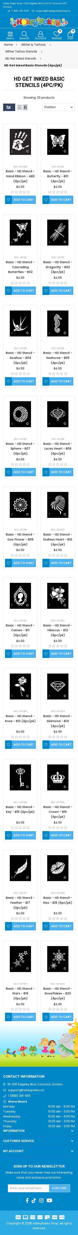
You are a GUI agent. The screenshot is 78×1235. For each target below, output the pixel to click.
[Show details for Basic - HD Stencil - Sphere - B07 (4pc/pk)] (20, 414)
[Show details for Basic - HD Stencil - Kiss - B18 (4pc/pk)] (57, 868)
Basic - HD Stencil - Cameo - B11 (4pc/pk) (20, 630)
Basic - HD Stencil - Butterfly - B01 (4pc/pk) (57, 176)
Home (8, 45)
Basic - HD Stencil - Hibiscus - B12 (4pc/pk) (57, 630)
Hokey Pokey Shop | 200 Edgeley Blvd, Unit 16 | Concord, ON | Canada (35, 5)
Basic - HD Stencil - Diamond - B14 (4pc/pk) (57, 721)
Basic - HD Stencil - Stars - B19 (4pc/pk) (20, 994)
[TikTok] (34, 1200)
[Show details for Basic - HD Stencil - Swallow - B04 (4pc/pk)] (20, 323)
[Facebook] (27, 1200)
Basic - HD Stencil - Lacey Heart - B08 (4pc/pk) (57, 449)
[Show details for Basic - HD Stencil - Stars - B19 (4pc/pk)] (20, 959)
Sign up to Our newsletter (39, 1166)
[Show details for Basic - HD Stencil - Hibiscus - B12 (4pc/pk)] (57, 596)
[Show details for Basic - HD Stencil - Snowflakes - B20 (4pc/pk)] (57, 959)
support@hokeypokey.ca (26, 1090)
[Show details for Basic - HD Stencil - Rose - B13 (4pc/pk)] (20, 686)
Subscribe (59, 1188)
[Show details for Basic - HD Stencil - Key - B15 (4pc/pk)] (20, 777)
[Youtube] (49, 1200)
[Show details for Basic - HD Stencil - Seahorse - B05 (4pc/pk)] (57, 323)
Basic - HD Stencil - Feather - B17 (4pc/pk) (20, 903)
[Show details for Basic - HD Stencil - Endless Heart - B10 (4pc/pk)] (57, 505)
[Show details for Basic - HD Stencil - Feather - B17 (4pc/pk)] (20, 868)
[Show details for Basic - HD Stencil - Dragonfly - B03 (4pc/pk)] (57, 233)
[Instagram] (41, 1200)
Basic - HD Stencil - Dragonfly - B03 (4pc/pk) (57, 267)
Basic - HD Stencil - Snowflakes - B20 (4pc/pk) (57, 994)
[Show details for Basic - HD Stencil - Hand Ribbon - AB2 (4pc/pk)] (20, 142)
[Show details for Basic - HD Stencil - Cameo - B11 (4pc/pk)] (20, 596)
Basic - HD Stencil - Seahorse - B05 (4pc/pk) (57, 358)
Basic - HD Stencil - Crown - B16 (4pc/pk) (57, 812)
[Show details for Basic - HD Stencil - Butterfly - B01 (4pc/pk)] (57, 142)
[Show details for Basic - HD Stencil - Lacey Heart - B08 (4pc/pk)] (57, 414)
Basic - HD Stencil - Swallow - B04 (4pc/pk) (20, 358)
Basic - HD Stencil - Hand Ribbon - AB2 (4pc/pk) (20, 176)
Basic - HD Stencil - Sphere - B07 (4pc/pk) (20, 449)
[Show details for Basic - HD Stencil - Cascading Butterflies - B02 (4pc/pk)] (20, 233)
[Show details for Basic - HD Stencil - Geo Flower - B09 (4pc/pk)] (20, 505)
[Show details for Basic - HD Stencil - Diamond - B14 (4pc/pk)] (57, 686)
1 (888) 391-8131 (19, 1096)
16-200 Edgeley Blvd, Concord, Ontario (35, 1084)
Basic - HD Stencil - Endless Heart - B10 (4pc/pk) (57, 539)
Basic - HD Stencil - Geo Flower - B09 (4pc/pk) (20, 539)
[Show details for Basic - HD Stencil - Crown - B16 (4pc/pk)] (57, 777)
